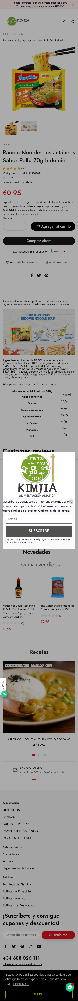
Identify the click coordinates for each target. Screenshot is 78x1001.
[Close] (71, 501)
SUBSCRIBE (39, 531)
